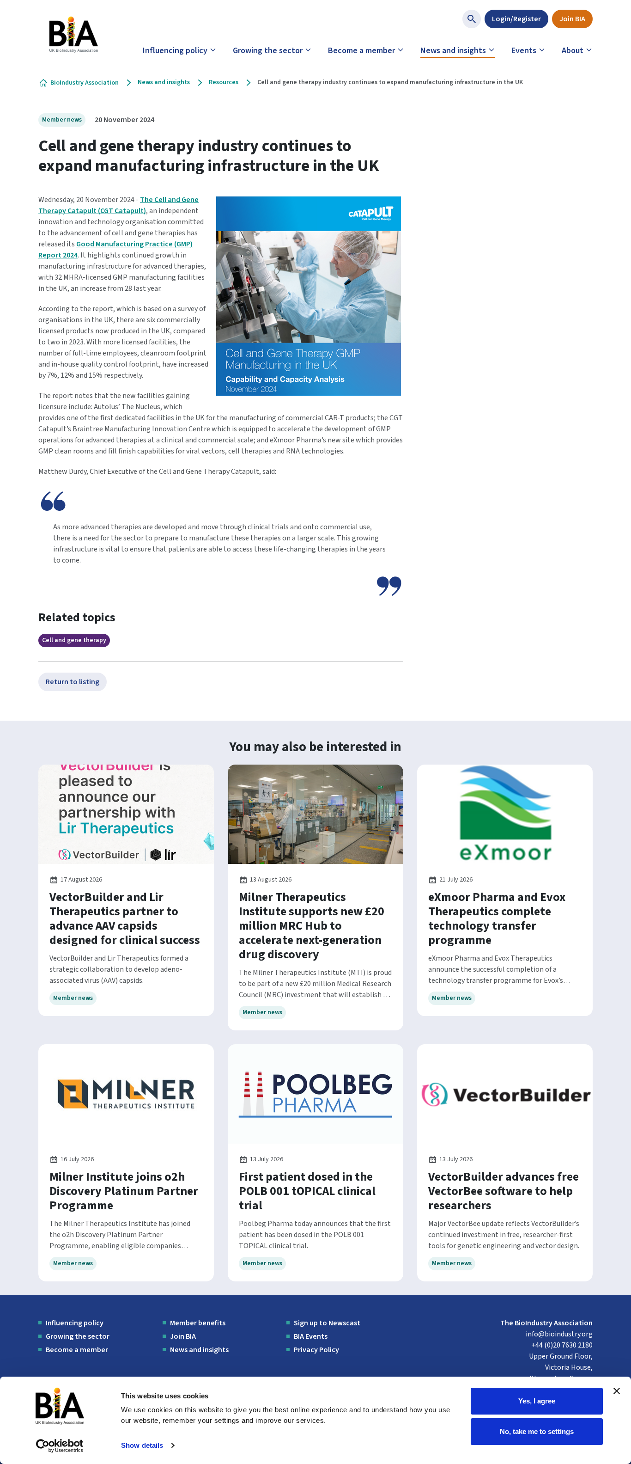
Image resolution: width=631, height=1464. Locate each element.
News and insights (453, 50)
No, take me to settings (537, 1431)
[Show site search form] (471, 19)
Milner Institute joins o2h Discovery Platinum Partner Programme (123, 1191)
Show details (142, 1445)
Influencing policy (175, 50)
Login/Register (516, 19)
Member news (62, 119)
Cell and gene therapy (74, 640)
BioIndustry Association (84, 82)
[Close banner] (616, 1391)
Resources (223, 82)
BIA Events (311, 1336)
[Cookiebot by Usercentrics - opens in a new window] (59, 1446)
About (572, 50)
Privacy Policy (316, 1350)
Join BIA (572, 19)
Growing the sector (268, 50)
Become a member (361, 50)
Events (523, 50)
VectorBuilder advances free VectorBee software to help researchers (503, 1191)
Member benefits (197, 1323)
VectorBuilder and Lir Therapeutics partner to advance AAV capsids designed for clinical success (124, 918)
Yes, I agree (536, 1401)
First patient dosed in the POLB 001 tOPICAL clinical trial (307, 1191)
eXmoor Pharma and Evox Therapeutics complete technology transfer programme (496, 918)
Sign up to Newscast (327, 1323)
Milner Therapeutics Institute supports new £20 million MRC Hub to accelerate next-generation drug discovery (311, 925)
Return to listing (72, 682)
